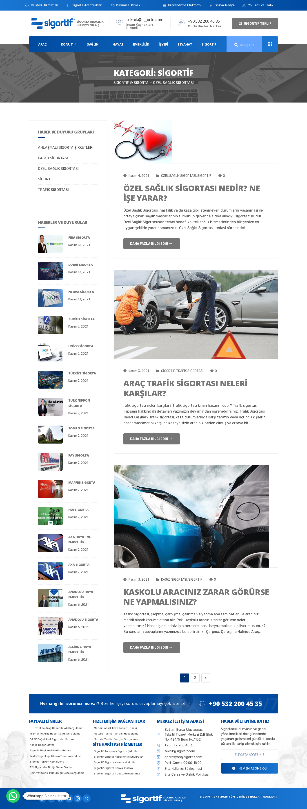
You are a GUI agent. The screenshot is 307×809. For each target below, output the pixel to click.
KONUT (67, 44)
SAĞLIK (92, 44)
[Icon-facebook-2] (60, 798)
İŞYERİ (163, 44)
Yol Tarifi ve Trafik (260, 5)
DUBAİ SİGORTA (80, 264)
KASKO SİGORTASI (53, 158)
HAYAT (118, 44)
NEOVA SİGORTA (81, 292)
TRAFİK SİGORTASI (53, 190)
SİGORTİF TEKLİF (257, 24)
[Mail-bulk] (43, 798)
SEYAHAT (185, 44)
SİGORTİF (209, 44)
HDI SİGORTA (78, 509)
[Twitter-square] (69, 798)
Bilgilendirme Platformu (184, 5)
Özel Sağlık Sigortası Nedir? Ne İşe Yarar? (191, 193)
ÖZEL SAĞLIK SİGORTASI (58, 168)
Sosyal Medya (224, 5)
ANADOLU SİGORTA (83, 619)
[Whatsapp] (86, 798)
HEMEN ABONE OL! (252, 768)
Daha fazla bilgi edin (149, 244)
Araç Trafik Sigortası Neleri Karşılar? (185, 388)
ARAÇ (42, 44)
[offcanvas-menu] (270, 44)
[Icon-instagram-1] (78, 798)
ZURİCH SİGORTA (81, 319)
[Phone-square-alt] (51, 798)
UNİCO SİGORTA (80, 346)
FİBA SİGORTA (79, 237)
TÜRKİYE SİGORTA (82, 373)
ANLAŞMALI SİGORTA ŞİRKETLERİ (65, 147)
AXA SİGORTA (78, 564)
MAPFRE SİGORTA (81, 482)
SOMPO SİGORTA (81, 428)
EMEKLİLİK (141, 44)
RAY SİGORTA (78, 455)
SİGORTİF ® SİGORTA (131, 83)
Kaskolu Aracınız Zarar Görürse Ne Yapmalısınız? (196, 596)
